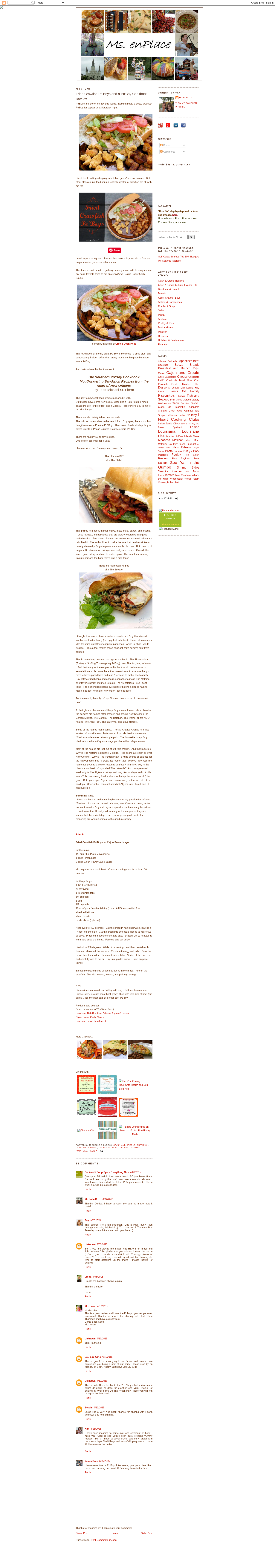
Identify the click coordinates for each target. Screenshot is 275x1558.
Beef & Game (165, 327)
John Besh (186, 424)
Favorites (166, 395)
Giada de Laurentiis (171, 407)
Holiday (192, 415)
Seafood (162, 319)
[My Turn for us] (107, 1139)
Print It (80, 834)
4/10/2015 (102, 1306)
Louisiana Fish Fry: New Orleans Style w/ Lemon (102, 1013)
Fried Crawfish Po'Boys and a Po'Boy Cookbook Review (111, 96)
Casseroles (170, 377)
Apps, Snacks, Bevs (169, 297)
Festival (181, 396)
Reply (88, 1189)
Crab (196, 380)
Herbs (182, 415)
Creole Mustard (181, 384)
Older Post (146, 1533)
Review (93, 1151)
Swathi (89, 1407)
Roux (196, 458)
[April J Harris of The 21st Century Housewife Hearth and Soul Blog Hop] (135, 1088)
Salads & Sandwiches (170, 302)
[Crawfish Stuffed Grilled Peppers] (89, 1057)
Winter (187, 479)
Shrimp (181, 467)
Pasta (161, 314)
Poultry (176, 454)
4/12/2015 (102, 1380)
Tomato (169, 475)
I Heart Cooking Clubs (178, 416)
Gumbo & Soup (166, 306)
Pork (196, 451)
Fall (184, 391)
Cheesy (182, 376)
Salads (162, 462)
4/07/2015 (108, 1199)
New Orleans (120, 1148)
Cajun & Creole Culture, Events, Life (177, 285)
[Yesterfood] (107, 1093)
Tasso (187, 471)
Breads (162, 293)
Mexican (162, 331)
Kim (87, 1428)
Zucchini (174, 482)
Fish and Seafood (86, 1148)
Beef (196, 361)
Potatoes (81, 1151)
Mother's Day (165, 444)
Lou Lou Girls (93, 1357)
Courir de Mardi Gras (179, 380)
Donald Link (178, 387)
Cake (161, 376)
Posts (166, 145)
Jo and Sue (91, 1461)
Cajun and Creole (124, 1145)
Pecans (178, 451)
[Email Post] (101, 1151)
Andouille (173, 361)
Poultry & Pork (166, 323)
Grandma (194, 407)
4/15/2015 (104, 1461)
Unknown (90, 1244)
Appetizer (185, 361)
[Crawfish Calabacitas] (140, 1057)
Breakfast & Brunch (168, 289)
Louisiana (105, 1148)
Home (114, 1533)
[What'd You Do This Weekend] (86, 1093)
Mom (196, 440)
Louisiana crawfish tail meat (91, 1021)
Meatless (164, 440)
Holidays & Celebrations (171, 340)
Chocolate (193, 376)
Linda (88, 1276)
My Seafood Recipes (169, 260)
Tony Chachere (183, 475)
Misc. (189, 440)
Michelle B (91, 1199)
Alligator (162, 361)
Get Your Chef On (190, 403)
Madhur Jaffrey (174, 436)
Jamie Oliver (173, 423)
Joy (87, 1220)
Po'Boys (135, 1148)
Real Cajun (192, 455)
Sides (161, 310)
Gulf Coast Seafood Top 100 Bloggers (178, 256)
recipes (175, 524)
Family (194, 391)
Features (163, 344)
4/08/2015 (97, 1276)
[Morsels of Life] (135, 1134)
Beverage (163, 364)
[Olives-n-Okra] (86, 1130)
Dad (197, 384)
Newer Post (82, 1533)
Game (179, 399)
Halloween (172, 415)
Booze (179, 364)
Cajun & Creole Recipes (171, 280)
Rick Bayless (181, 458)
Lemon (194, 427)
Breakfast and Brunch (174, 368)
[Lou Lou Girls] (86, 1115)
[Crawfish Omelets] (115, 1057)
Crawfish (142, 1145)
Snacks (163, 471)
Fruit (172, 399)
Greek (172, 410)
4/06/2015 (135, 1172)
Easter (161, 391)
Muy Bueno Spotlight (184, 444)
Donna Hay (192, 387)
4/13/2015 (99, 1407)
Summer (176, 471)
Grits (179, 410)
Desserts (163, 336)
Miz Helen (90, 1306)
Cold (161, 380)
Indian (161, 423)
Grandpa (162, 410)
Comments (169, 151)
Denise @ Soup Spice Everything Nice (107, 1172)
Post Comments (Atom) (104, 1540)
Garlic (176, 403)
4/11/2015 (107, 1357)
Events (173, 391)
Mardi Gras (191, 436)
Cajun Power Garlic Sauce (90, 1017)
